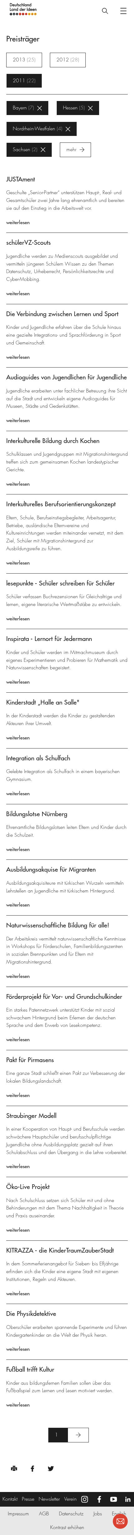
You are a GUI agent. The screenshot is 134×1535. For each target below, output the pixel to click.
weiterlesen (18, 222)
